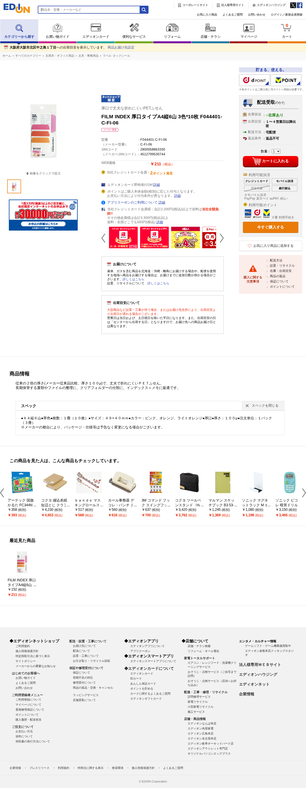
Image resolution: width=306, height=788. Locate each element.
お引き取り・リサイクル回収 (91, 661)
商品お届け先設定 (121, 47)
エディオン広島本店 (200, 733)
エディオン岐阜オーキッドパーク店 (211, 743)
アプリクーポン (140, 651)
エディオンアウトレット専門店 (208, 748)
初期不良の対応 (83, 677)
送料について (24, 736)
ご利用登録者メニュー (27, 695)
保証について (279, 281)
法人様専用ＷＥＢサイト (260, 665)
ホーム (6, 55)
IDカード (136, 678)
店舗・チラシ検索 (199, 646)
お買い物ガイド (57, 36)
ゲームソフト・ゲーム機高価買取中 (268, 646)
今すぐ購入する (270, 227)
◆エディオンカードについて (149, 668)
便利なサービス (134, 36)
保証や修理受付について (86, 668)
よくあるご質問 (233, 14)
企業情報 (246, 694)
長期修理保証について (30, 709)
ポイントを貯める (141, 688)
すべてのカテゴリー (28, 55)
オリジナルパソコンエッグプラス (209, 753)
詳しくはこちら (133, 279)
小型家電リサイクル (200, 706)
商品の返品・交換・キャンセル (93, 687)
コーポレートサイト (195, 5)
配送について (81, 651)
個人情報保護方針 (27, 651)
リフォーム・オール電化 (203, 651)
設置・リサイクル (282, 265)
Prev (105, 238)
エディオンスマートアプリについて (153, 661)
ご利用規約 (23, 646)
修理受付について (84, 682)
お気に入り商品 (207, 14)
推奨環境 (117, 768)
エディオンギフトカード (146, 698)
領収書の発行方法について (33, 741)
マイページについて (28, 704)
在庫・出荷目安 (281, 271)
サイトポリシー (26, 661)
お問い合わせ (256, 14)
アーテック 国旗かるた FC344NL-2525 (22, 505)
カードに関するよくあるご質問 (150, 693)
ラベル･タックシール (116, 55)
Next (220, 238)
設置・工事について (86, 656)
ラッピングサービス (86, 695)
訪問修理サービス (199, 696)
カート (287, 30)
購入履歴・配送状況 (28, 719)
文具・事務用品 (88, 55)
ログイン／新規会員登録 (286, 14)
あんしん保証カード (143, 683)
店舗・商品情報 (195, 719)
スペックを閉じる (265, 405)
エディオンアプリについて (147, 646)
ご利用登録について (28, 699)
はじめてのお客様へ (26, 673)
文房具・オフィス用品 (59, 55)
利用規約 (63, 768)
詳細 (156, 185)
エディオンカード (95, 36)
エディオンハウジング (271, 5)
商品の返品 (277, 276)
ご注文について (23, 727)
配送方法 (276, 260)
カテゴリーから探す (19, 36)
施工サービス (196, 711)
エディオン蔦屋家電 (200, 728)
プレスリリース (39, 768)
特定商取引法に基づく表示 (33, 656)
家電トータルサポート (199, 658)
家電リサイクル (198, 701)
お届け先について (84, 646)
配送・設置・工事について (88, 641)
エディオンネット (254, 684)
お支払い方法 (24, 731)
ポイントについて (282, 286)
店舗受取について (84, 700)
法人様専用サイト (232, 5)
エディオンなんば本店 (202, 723)
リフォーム (172, 36)
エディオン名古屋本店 (202, 738)
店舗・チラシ (211, 36)
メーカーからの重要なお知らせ (36, 666)
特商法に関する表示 (91, 768)
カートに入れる (275, 161)
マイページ (248, 36)
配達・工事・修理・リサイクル (206, 692)
